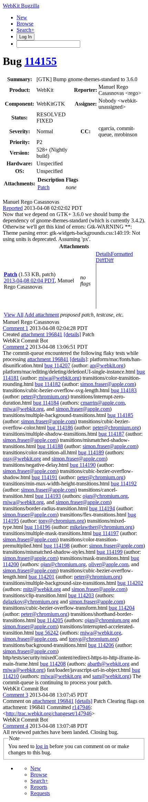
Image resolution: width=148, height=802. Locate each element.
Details (103, 254)
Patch (44, 187)
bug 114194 (102, 508)
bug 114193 (48, 496)
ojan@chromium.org (105, 496)
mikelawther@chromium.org (101, 527)
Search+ (25, 30)
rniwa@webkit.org (59, 378)
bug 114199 (110, 552)
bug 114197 (106, 533)
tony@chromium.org (61, 521)
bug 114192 (124, 483)
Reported (13, 208)
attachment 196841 (41, 334)
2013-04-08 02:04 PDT (29, 280)
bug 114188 (50, 446)
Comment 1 (15, 328)
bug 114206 (101, 645)
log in (42, 746)
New (22, 17)
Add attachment (41, 315)
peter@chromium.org (44, 396)
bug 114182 (48, 384)
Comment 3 (15, 695)
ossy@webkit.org (22, 459)
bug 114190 (83, 465)
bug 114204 (122, 608)
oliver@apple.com (108, 564)
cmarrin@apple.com (103, 403)
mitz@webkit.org (42, 589)
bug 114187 (111, 434)
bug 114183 (124, 390)
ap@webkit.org (107, 365)
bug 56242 (47, 633)
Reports (38, 787)
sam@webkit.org (110, 676)
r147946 (81, 707)
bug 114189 (91, 452)
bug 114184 (46, 403)
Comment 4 (15, 726)
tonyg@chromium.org (93, 639)
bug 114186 (60, 428)
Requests (40, 793)
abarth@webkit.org (108, 664)
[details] (72, 334)
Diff (109, 260)
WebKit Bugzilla (21, 6)
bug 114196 (37, 527)
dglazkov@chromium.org (31, 602)
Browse (25, 24)
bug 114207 (57, 365)
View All (13, 315)
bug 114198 (57, 546)
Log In (25, 36)
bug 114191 (44, 477)
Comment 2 (15, 347)
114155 (40, 61)
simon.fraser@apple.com (107, 384)
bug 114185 (120, 415)
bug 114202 (130, 583)
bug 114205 (50, 620)
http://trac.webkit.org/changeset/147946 (49, 713)
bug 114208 (53, 664)
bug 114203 (81, 595)
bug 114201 (41, 577)
